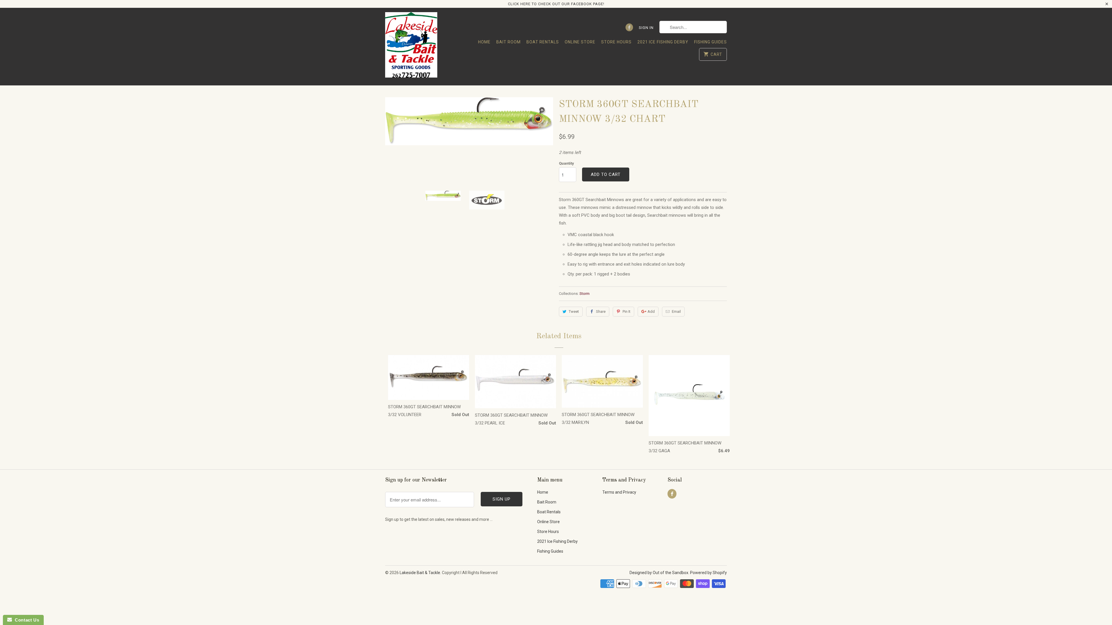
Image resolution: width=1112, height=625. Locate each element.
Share (601, 311)
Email (676, 311)
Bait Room (508, 42)
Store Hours (616, 42)
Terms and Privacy (619, 492)
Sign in (646, 27)
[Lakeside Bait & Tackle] (411, 46)
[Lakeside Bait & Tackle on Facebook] (629, 27)
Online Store (580, 42)
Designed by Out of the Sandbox (659, 572)
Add (651, 311)
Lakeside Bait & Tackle (420, 572)
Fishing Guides (710, 42)
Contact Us (25, 619)
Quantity (566, 163)
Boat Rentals (542, 42)
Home (484, 42)
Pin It (626, 311)
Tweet (574, 311)
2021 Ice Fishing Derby (662, 42)
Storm (584, 293)
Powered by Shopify (708, 572)
